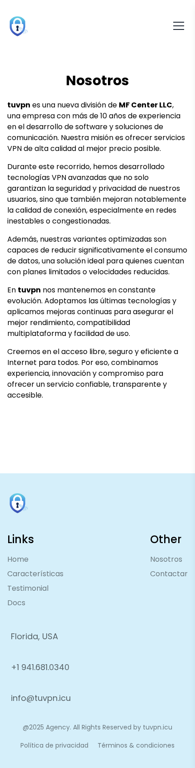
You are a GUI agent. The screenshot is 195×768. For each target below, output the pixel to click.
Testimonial (28, 588)
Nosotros (166, 559)
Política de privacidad (54, 745)
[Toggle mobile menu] (179, 26)
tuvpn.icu (157, 727)
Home (18, 559)
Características (35, 574)
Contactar (169, 574)
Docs (16, 603)
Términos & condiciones (136, 745)
